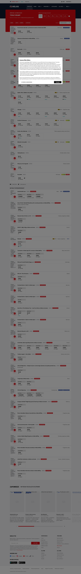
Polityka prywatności (57, 69)
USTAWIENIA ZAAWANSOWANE (26, 82)
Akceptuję (57, 82)
